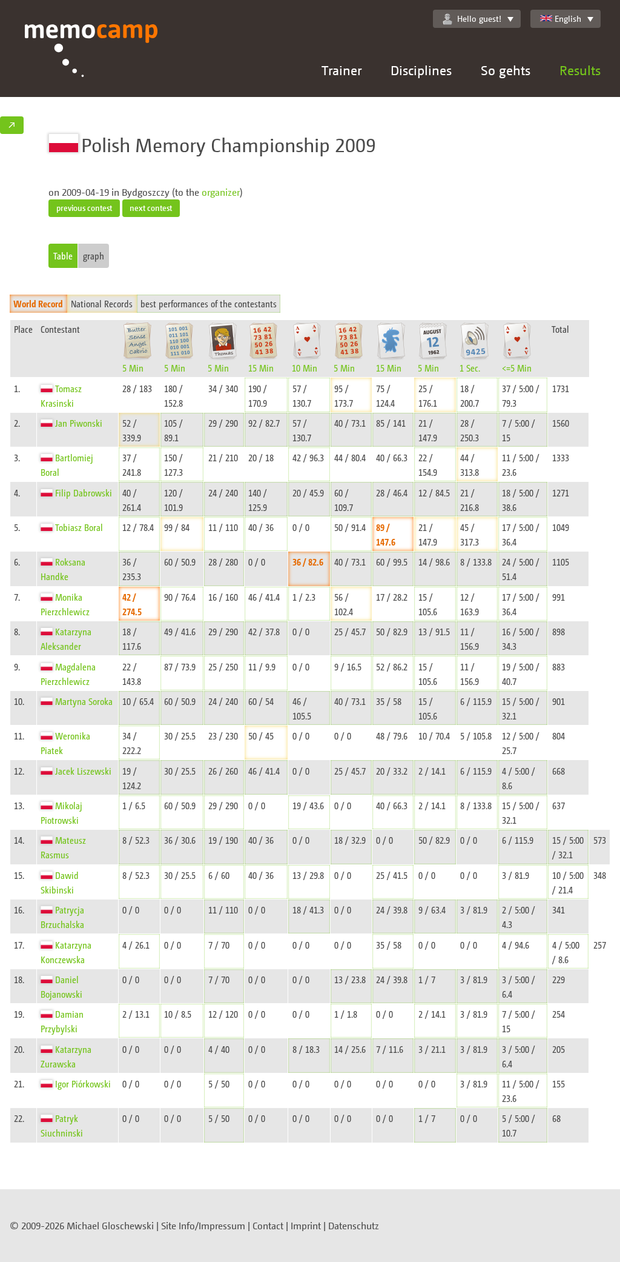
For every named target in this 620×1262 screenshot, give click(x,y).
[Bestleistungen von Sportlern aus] (48, 388)
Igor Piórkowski (83, 1083)
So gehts (505, 70)
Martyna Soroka (84, 701)
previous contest (84, 208)
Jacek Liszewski (83, 770)
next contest (151, 208)
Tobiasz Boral (79, 527)
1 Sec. (470, 367)
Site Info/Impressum (203, 1226)
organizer (221, 192)
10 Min (304, 367)
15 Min (261, 367)
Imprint (306, 1226)
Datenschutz (353, 1226)
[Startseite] (91, 60)
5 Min (132, 367)
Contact (267, 1226)
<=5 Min (517, 367)
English (568, 18)
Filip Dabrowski (83, 492)
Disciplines (421, 70)
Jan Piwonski (78, 422)
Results (580, 70)
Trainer (341, 70)
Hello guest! (479, 18)
